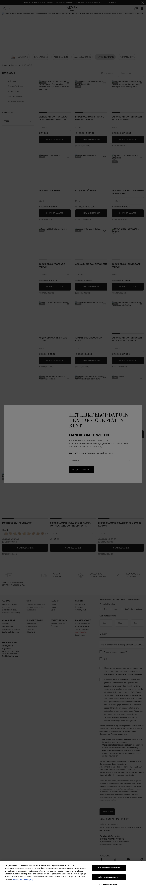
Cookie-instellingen (109, 884)
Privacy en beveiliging (23, 879)
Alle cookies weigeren (108, 877)
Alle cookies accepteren (109, 867)
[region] (73, 874)
